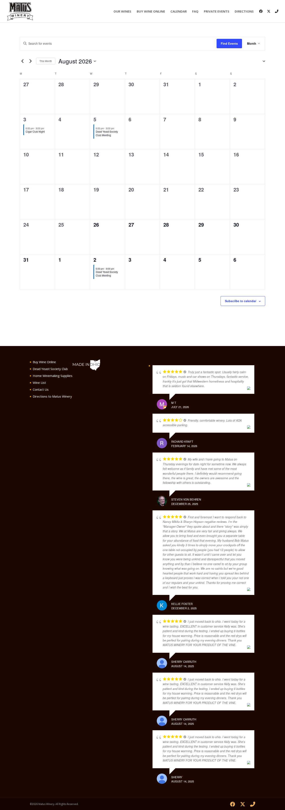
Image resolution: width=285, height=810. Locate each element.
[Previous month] (22, 61)
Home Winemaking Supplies (52, 376)
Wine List (39, 382)
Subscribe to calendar (240, 301)
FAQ (195, 11)
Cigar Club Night (35, 131)
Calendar (178, 11)
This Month (45, 61)
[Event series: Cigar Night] (46, 128)
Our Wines (122, 11)
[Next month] (30, 61)
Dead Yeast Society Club (50, 369)
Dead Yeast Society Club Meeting (107, 133)
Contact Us (41, 389)
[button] (262, 61)
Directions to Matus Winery (52, 396)
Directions (244, 11)
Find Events (229, 43)
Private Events (216, 11)
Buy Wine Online (151, 11)
